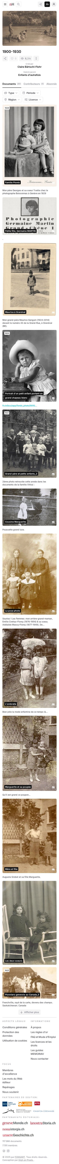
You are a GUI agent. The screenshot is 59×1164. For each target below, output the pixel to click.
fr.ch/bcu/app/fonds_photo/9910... (19, 405)
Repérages (8, 1087)
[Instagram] (8, 1150)
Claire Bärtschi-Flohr (29, 66)
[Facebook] (3, 1150)
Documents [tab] (11, 83)
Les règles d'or (39, 1032)
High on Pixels (26, 1160)
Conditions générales (14, 1027)
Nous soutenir (10, 1091)
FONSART (20, 1157)
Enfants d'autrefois (29, 74)
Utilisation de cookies (14, 1040)
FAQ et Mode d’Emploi (43, 1036)
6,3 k (28, 58)
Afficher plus (31, 1012)
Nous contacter (39, 1058)
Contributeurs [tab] (34, 83)
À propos (36, 1027)
